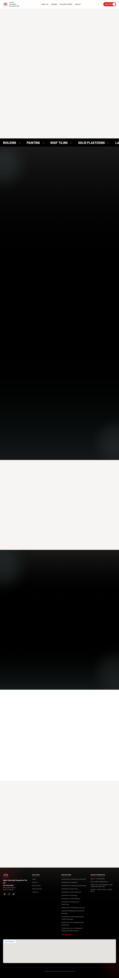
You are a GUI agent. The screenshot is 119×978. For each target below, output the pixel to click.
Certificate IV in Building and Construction (59, 302)
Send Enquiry (79, 854)
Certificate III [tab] (53, 197)
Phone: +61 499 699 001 (98, 879)
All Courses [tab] (37, 197)
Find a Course (36, 885)
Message (52, 837)
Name (51, 808)
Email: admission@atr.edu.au (99, 882)
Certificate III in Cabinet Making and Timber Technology (56, 342)
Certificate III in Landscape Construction (22, 220)
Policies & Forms (66, 4)
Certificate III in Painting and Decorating (95, 220)
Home (34, 879)
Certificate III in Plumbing (93, 262)
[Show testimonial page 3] (13, 537)
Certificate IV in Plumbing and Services (95, 302)
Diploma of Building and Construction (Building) (20, 343)
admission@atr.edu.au (23, 818)
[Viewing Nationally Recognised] (43, 68)
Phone (52, 817)
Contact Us (35, 892)
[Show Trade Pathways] (108, 68)
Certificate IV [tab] (68, 197)
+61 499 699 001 (20, 808)
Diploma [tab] (82, 197)
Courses (54, 4)
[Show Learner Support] (92, 68)
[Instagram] (9, 894)
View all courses (67, 934)
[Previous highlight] (108, 98)
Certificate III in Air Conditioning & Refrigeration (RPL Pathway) (22, 383)
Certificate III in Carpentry (57, 224)
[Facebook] (4, 894)
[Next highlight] (112, 98)
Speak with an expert (38, 748)
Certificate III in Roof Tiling (22, 262)
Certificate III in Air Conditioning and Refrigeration (90, 342)
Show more (13, 238)
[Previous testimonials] (104, 498)
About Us (45, 4)
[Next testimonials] (108, 498)
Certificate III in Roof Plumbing (19, 305)
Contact (78, 4)
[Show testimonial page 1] (10, 537)
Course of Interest (55, 827)
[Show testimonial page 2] (12, 537)
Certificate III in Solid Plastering (55, 261)
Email (81, 808)
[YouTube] (13, 894)
